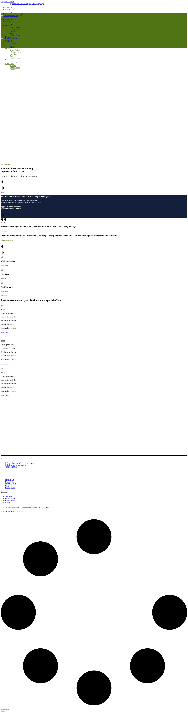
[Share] (6, 709)
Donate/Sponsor (10, 500)
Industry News (10, 488)
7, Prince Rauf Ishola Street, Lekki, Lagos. (19, 463)
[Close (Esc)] (8, 709)
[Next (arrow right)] (4, 711)
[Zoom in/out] (2, 709)
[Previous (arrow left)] (2, 711)
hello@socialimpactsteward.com (16, 465)
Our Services (9, 502)
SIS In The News (11, 480)
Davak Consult (44, 507)
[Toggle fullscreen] (4, 709)
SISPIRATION (10, 484)
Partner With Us (10, 498)
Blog (7, 486)
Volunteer (8, 496)
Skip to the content (7, 2)
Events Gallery (10, 482)
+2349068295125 (11, 467)
